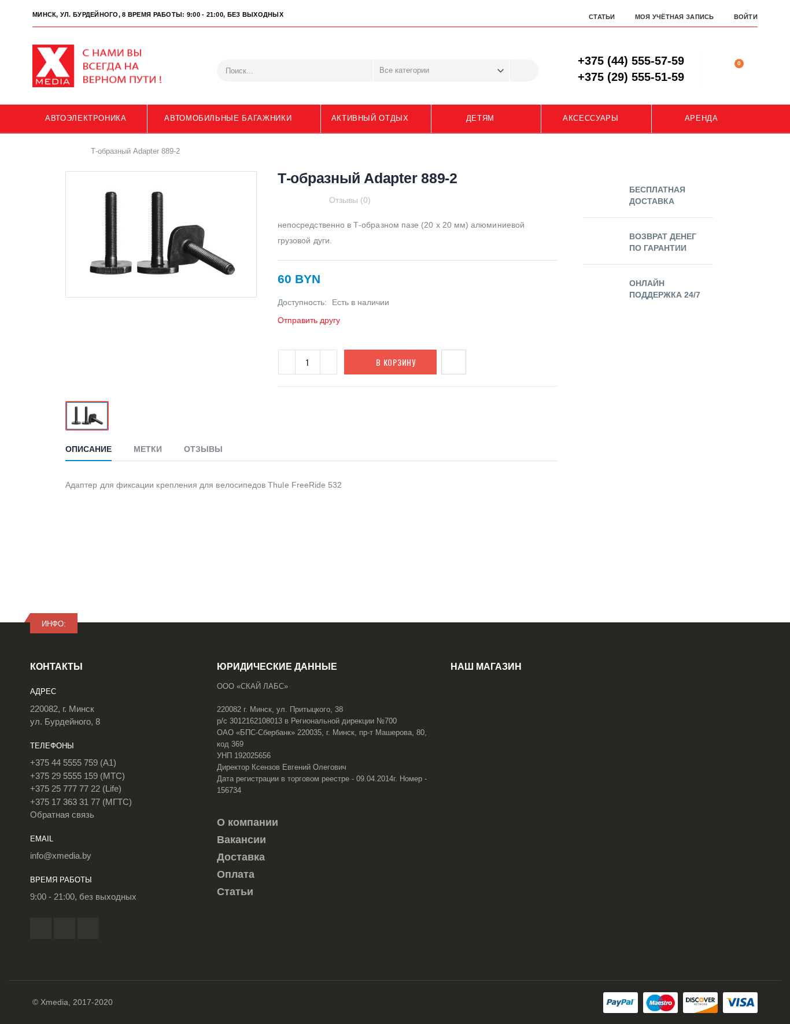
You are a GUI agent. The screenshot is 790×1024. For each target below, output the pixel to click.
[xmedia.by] (104, 65)
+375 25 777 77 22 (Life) (75, 788)
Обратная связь (62, 814)
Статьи (602, 16)
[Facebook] (40, 928)
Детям (480, 118)
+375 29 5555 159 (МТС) (77, 776)
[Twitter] (64, 928)
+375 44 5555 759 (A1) (73, 762)
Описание (88, 449)
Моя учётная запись (674, 16)
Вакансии (241, 839)
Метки (148, 449)
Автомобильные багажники (227, 118)
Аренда (701, 118)
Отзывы (203, 449)
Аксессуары (591, 118)
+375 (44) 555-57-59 (631, 60)
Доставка (241, 857)
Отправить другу (309, 320)
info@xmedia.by (60, 855)
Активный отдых (370, 118)
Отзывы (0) (350, 200)
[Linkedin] (88, 928)
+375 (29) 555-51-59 (631, 77)
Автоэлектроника (86, 118)
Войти (746, 16)
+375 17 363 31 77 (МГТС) (81, 802)
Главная (69, 150)
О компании (247, 822)
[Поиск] (524, 70)
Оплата (235, 874)
